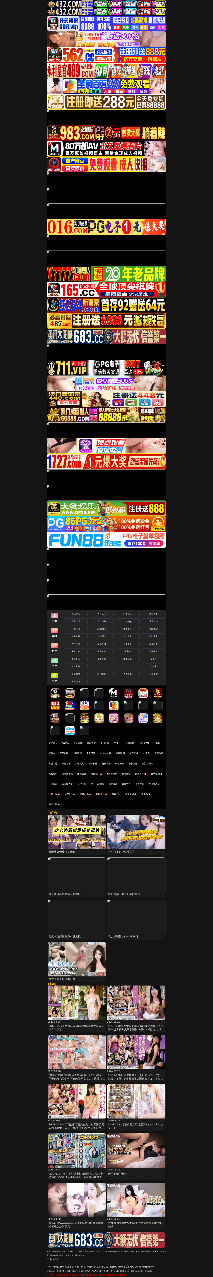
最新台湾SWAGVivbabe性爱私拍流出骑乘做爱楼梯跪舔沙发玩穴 (76, 1224)
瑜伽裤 (127, 651)
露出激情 (101, 659)
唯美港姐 (127, 629)
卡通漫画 (76, 659)
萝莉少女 (153, 614)
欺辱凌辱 (76, 636)
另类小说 (76, 681)
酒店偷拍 (158, 753)
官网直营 (91, 743)
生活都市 (76, 674)
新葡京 (51, 753)
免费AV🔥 (146, 793)
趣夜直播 (106, 763)
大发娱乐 (52, 773)
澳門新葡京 (67, 773)
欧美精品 (127, 614)
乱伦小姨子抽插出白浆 (62, 979)
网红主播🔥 (54, 804)
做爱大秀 (126, 783)
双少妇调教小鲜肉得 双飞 (123, 936)
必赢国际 (77, 753)
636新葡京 (112, 773)
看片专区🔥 (101, 793)
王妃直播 (66, 763)
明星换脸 (101, 651)
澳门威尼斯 (154, 783)
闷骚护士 (153, 651)
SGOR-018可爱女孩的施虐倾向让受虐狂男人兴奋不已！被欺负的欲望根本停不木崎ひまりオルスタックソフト (136, 1029)
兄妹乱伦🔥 (85, 793)
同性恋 (153, 666)
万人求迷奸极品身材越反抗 (65, 936)
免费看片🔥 (96, 773)
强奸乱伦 (101, 614)
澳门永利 (104, 743)
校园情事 (101, 674)
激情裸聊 (126, 773)
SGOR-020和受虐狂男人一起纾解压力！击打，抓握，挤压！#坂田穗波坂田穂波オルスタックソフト (136, 1078)
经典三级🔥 (54, 793)
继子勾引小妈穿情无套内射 (65, 894)
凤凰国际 (90, 753)
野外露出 (153, 636)
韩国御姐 (101, 629)
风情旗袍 (76, 651)
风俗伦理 (153, 674)
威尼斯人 (52, 743)
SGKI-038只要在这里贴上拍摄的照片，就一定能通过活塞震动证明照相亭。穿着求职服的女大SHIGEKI (77, 1177)
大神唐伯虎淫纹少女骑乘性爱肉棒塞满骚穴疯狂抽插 (136, 1224)
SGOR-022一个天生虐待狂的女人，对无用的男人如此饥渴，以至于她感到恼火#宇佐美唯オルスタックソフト (76, 1128)
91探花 (101, 636)
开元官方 (52, 783)
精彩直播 (133, 753)
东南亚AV (153, 629)
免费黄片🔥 (141, 773)
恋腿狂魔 (153, 644)
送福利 (157, 743)
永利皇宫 (81, 773)
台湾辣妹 (76, 629)
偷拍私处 (93, 763)
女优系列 (101, 644)
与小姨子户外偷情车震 (121, 851)
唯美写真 (127, 659)
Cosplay (127, 621)
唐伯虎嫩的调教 (117, 1173)
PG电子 (117, 743)
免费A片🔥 (70, 793)
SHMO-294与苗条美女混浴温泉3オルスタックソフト (135, 1126)
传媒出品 (76, 666)
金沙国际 (81, 783)
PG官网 (65, 743)
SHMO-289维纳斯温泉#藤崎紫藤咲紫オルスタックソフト (76, 1027)
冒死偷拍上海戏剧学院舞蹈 (124, 894)
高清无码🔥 (131, 793)
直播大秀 (139, 783)
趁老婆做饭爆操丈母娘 (62, 851)
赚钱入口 (116, 793)
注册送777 (144, 743)
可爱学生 (127, 644)
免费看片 (113, 783)
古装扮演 (76, 644)
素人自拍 (153, 621)
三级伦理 (76, 621)
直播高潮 (120, 753)
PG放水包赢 (105, 753)
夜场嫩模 (119, 763)
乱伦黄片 (79, 763)
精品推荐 (76, 614)
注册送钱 (130, 743)
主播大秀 (52, 763)
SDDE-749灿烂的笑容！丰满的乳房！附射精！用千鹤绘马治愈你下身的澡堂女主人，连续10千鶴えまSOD (76, 1078)
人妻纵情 (127, 674)
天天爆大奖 (67, 783)
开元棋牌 (78, 743)
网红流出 (127, 636)
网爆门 (153, 659)
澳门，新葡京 (97, 783)
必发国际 (133, 763)
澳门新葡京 (147, 763)
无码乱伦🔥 (157, 773)
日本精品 (101, 621)
